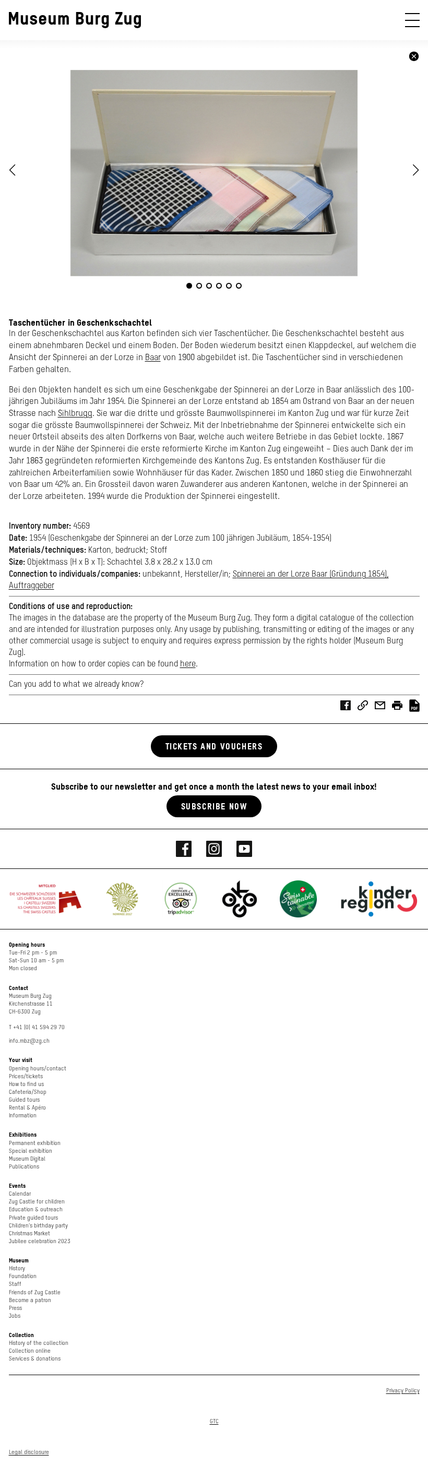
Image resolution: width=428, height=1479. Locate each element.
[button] (416, 170)
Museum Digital (27, 1159)
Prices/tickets (26, 1076)
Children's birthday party (38, 1225)
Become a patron (30, 1300)
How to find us (26, 1084)
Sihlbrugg (75, 413)
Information (23, 1115)
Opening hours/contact (37, 1068)
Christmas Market (29, 1233)
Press (15, 1308)
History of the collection (38, 1343)
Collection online (30, 1351)
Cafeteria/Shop (27, 1092)
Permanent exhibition (35, 1143)
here (188, 664)
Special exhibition (30, 1151)
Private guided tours (33, 1218)
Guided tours (24, 1100)
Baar (153, 357)
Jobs (14, 1316)
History (17, 1268)
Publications (24, 1167)
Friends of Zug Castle (35, 1292)
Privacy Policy (403, 1390)
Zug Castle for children (37, 1201)
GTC (214, 1421)
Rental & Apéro (27, 1108)
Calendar (20, 1194)
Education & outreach (36, 1209)
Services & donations (35, 1359)
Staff (15, 1284)
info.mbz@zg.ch (29, 1041)
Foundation (23, 1276)
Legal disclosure (29, 1452)
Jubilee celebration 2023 (39, 1241)
